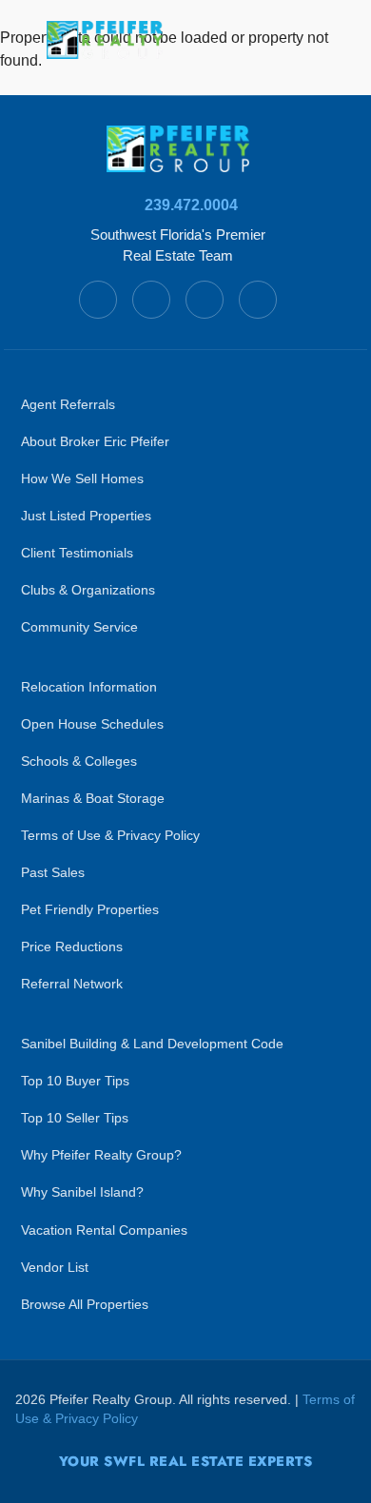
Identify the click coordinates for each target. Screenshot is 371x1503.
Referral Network (72, 984)
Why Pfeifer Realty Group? (101, 1155)
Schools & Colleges (79, 761)
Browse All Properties (84, 1305)
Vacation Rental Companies (104, 1230)
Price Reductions (72, 947)
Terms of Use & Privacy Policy (110, 836)
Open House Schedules (92, 724)
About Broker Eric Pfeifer (95, 442)
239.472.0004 (191, 205)
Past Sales (53, 873)
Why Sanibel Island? (82, 1192)
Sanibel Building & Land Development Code (152, 1044)
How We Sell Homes (82, 479)
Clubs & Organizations (88, 590)
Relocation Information (89, 687)
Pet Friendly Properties (90, 910)
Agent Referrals (68, 405)
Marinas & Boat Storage (93, 798)
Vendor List (54, 1267)
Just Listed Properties (86, 516)
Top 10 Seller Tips (74, 1118)
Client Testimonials (77, 553)
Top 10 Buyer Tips (75, 1081)
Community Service (79, 627)
